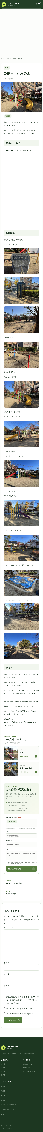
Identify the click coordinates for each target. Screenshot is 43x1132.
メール (7, 974)
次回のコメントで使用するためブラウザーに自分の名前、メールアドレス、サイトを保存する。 (22, 1000)
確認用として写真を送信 (21, 869)
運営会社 (3, 1114)
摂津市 (3, 1075)
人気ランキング (27, 1064)
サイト (6, 985)
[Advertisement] (21, 35)
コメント (8, 927)
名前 (7, 962)
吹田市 (9, 58)
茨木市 (3, 1071)
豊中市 (3, 1064)
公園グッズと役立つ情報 (8, 1105)
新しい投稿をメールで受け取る (19, 1013)
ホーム (3, 58)
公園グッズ (26, 1068)
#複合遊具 (7, 116)
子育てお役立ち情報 (29, 1071)
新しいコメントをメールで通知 (19, 1008)
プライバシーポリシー (7, 1109)
